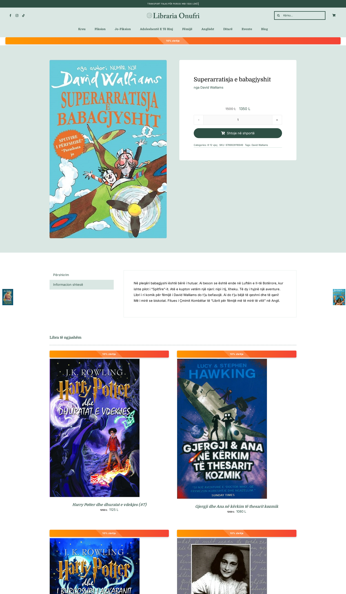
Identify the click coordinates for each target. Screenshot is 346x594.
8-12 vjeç (212, 145)
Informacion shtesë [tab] (68, 284)
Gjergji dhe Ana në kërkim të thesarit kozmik (236, 506)
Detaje (110, 428)
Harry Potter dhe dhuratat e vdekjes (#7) (109, 505)
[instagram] (16, 15)
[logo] (173, 13)
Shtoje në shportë (241, 133)
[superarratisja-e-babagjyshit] (108, 149)
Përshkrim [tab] (61, 275)
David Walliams (211, 87)
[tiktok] (23, 15)
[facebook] (10, 15)
